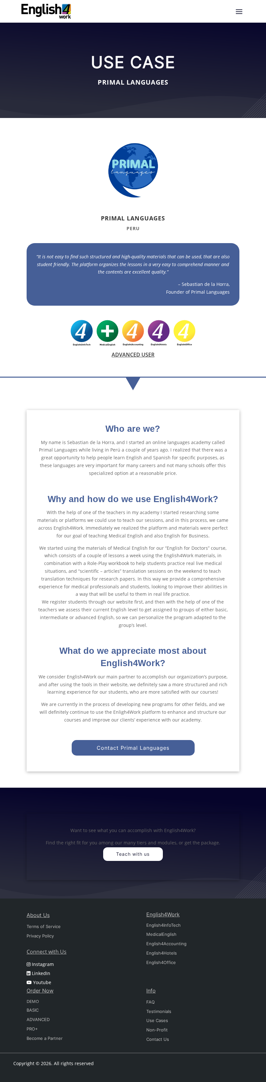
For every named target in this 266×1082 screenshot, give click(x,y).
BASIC (33, 1010)
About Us (38, 915)
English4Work (163, 914)
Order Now (40, 990)
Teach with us (133, 854)
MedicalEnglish (161, 934)
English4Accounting (166, 943)
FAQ (150, 1002)
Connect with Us (46, 951)
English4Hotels (161, 953)
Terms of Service (44, 926)
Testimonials (158, 1011)
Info (151, 990)
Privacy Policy (40, 935)
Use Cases (157, 1020)
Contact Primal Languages (133, 747)
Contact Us (157, 1039)
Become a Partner (45, 1038)
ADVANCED (38, 1019)
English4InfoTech (163, 925)
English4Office (161, 962)
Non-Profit (157, 1029)
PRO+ (32, 1028)
